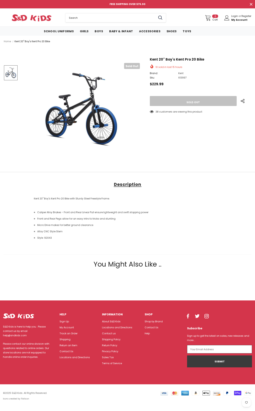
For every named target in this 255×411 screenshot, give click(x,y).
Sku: (152, 77)
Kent (180, 73)
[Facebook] (187, 316)
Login (234, 16)
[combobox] (110, 17)
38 (157, 111)
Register (246, 16)
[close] (251, 4)
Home (7, 41)
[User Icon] (227, 18)
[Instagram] (206, 316)
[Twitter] (197, 316)
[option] (81, 110)
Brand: (154, 73)
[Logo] (31, 17)
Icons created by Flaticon (16, 398)
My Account (239, 20)
